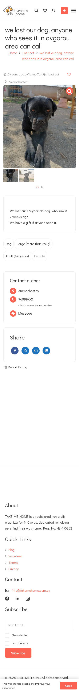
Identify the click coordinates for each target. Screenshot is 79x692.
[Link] (15, 10)
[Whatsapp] (25, 350)
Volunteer (15, 556)
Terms (13, 562)
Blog (11, 549)
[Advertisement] (39, 415)
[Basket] (44, 10)
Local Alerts (19, 643)
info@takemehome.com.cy (31, 590)
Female (39, 256)
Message (25, 313)
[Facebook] (15, 350)
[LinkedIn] (17, 599)
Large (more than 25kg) (33, 243)
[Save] (69, 74)
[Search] (36, 10)
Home (13, 53)
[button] (37, 187)
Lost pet (28, 53)
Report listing (17, 367)
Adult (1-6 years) (17, 256)
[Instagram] (28, 599)
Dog (8, 243)
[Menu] (73, 10)
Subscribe (18, 653)
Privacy (13, 569)
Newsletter (19, 635)
